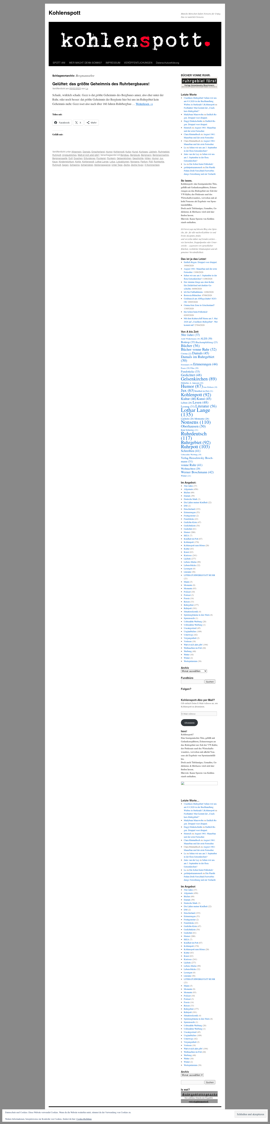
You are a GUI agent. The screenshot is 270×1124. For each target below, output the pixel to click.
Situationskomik (191, 611)
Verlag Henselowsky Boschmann (197, 459)
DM (186, 505)
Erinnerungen (205, 364)
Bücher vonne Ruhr (199, 349)
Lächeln (153, 151)
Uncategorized (190, 628)
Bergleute (135, 154)
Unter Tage (117, 164)
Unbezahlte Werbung (191, 454)
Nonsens (134, 161)
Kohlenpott (119, 151)
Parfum (144, 161)
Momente (188, 585)
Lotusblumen (122, 161)
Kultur (128, 151)
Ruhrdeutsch (194, 435)
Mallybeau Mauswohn (194, 114)
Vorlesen (188, 641)
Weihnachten (190, 468)
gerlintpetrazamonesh (193, 167)
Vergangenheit (190, 637)
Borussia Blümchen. (192, 295)
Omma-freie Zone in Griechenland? (199, 305)
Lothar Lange (102, 161)
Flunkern (111, 158)
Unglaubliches (69, 154)
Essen (185, 368)
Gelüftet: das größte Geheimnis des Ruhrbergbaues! (101, 83)
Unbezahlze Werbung (193, 624)
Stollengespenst (102, 164)
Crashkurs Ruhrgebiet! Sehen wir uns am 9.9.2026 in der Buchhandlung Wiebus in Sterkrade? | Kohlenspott (200, 101)
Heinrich (187, 127)
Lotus (112, 161)
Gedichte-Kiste (190, 522)
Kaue (55, 161)
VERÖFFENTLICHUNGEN (138, 62)
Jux (161, 158)
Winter (186, 475)
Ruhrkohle (159, 161)
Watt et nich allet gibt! (88, 154)
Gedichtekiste (190, 525)
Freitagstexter (190, 515)
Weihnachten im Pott (193, 647)
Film (194, 368)
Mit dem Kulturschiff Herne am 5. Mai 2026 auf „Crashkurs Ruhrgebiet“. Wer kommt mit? (201, 321)
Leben (186, 402)
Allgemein (76, 151)
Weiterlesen (144, 104)
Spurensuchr (189, 618)
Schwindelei (87, 164)
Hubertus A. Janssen (192, 382)
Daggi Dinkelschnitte (193, 120)
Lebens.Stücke (190, 561)
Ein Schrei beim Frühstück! (201, 163)
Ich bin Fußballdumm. (193, 291)
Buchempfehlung (207, 342)
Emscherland (98, 151)
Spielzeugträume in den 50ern (197, 614)
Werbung (188, 651)
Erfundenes (89, 158)
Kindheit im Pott (204, 391)
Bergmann (146, 154)
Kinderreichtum (66, 161)
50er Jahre (190, 335)
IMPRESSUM (113, 62)
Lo (87, 88)
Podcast (187, 591)
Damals (86, 151)
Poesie (187, 598)
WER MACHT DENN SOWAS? (85, 62)
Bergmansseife (59, 158)
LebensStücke (190, 565)
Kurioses (143, 151)
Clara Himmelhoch (192, 134)
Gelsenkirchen (124, 158)
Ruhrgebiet (163, 151)
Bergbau (124, 154)
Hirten (148, 158)
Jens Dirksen (210, 387)
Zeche (127, 164)
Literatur (206, 406)
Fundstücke (190, 371)
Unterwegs (188, 634)
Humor (109, 151)
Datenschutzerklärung (167, 62)
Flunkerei (101, 158)
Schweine (75, 164)
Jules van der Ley (191, 154)
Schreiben (190, 450)
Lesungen (188, 568)
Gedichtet (191, 375)
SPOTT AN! (59, 62)
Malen (186, 581)
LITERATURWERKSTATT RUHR (199, 575)
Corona (186, 353)
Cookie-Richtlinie (84, 1118)
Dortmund (187, 364)
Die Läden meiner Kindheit (195, 502)
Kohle (78, 161)
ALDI (206, 338)
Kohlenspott (64, 12)
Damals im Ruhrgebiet (197, 358)
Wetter (186, 654)
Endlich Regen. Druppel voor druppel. (200, 262)
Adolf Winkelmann (190, 338)
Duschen (78, 158)
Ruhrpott (56, 154)
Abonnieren (189, 722)
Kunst (135, 151)
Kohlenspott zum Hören (194, 545)
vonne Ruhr (191, 465)
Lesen (200, 402)
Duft (71, 158)
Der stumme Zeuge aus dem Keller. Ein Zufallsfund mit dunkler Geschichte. (199, 285)
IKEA (186, 535)
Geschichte (138, 158)
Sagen (65, 164)
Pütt (151, 161)
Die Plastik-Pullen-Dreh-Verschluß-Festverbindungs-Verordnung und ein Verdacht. (200, 170)
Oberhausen (193, 426)
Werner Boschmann (197, 472)
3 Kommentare (152, 164)
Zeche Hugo (137, 164)
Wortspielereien (190, 661)
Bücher (190, 345)
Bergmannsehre (161, 154)
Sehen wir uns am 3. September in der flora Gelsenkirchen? (199, 157)
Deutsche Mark (190, 498)
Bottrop (188, 342)
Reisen (187, 601)
